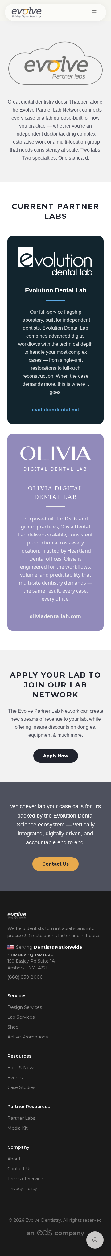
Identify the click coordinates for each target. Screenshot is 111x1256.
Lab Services (21, 1017)
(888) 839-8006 (24, 977)
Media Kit (17, 1128)
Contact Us (55, 864)
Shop (12, 1027)
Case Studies (21, 1087)
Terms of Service (25, 1178)
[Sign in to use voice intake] (95, 1240)
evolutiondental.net (55, 409)
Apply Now (55, 756)
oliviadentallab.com (55, 616)
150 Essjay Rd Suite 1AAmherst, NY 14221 (31, 964)
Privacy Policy (22, 1188)
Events (15, 1077)
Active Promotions (27, 1037)
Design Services (24, 1007)
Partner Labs (21, 1118)
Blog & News (21, 1067)
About (14, 1159)
